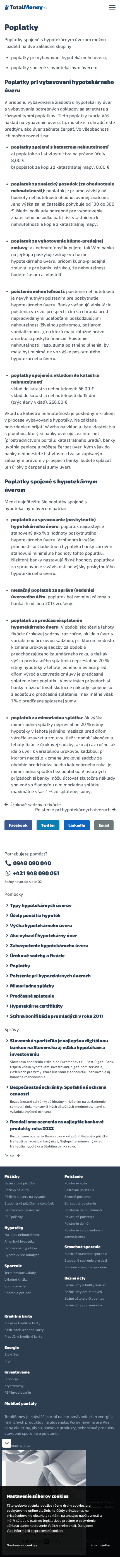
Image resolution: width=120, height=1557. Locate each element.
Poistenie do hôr (77, 1223)
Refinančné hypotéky (20, 1248)
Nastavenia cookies (22, 1545)
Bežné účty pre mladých (83, 1291)
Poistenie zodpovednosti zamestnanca (83, 1233)
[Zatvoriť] (6, 1443)
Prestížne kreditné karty (23, 1336)
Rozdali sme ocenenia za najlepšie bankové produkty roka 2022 (57, 1125)
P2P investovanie (17, 1392)
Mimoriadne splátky (32, 985)
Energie (11, 1347)
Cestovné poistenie (79, 1190)
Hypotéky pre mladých (21, 1255)
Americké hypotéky (19, 1241)
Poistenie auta (75, 1183)
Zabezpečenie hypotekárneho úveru (49, 945)
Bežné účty (74, 1278)
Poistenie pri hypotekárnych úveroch (73, 809)
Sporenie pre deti (18, 1293)
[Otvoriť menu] (112, 7)
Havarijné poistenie (79, 1217)
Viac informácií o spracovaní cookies (35, 1530)
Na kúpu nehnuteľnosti (22, 1234)
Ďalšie (9, 1156)
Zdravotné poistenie (80, 1203)
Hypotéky (13, 1227)
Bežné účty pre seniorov (83, 1305)
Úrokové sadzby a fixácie (34, 804)
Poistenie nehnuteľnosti (83, 1210)
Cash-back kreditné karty (24, 1330)
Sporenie (13, 1265)
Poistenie (73, 1176)
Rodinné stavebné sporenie (85, 1267)
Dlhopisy (11, 1379)
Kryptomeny (13, 1385)
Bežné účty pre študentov (84, 1298)
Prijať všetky (100, 1545)
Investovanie (17, 1372)
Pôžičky (12, 1176)
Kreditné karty (18, 1316)
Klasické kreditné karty (22, 1323)
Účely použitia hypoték (35, 915)
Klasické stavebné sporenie (85, 1253)
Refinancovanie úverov (22, 1210)
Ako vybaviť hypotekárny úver (43, 935)
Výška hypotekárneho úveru (41, 925)
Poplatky (20, 965)
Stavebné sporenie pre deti (85, 1260)
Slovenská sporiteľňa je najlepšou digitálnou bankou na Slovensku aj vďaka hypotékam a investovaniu (59, 1047)
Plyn (7, 1361)
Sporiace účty (15, 1286)
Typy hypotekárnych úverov (41, 905)
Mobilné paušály (20, 1403)
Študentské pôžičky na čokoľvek (29, 1203)
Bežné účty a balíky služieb (85, 1285)
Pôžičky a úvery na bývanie (25, 1196)
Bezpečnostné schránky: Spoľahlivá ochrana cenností (58, 1090)
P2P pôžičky (13, 1217)
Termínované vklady (20, 1272)
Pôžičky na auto (16, 1190)
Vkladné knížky (15, 1279)
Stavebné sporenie (82, 1246)
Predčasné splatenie (32, 995)
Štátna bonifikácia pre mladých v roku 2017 (57, 1016)
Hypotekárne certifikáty (36, 1005)
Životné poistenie (78, 1196)
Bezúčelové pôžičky (19, 1183)
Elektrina (11, 1354)
